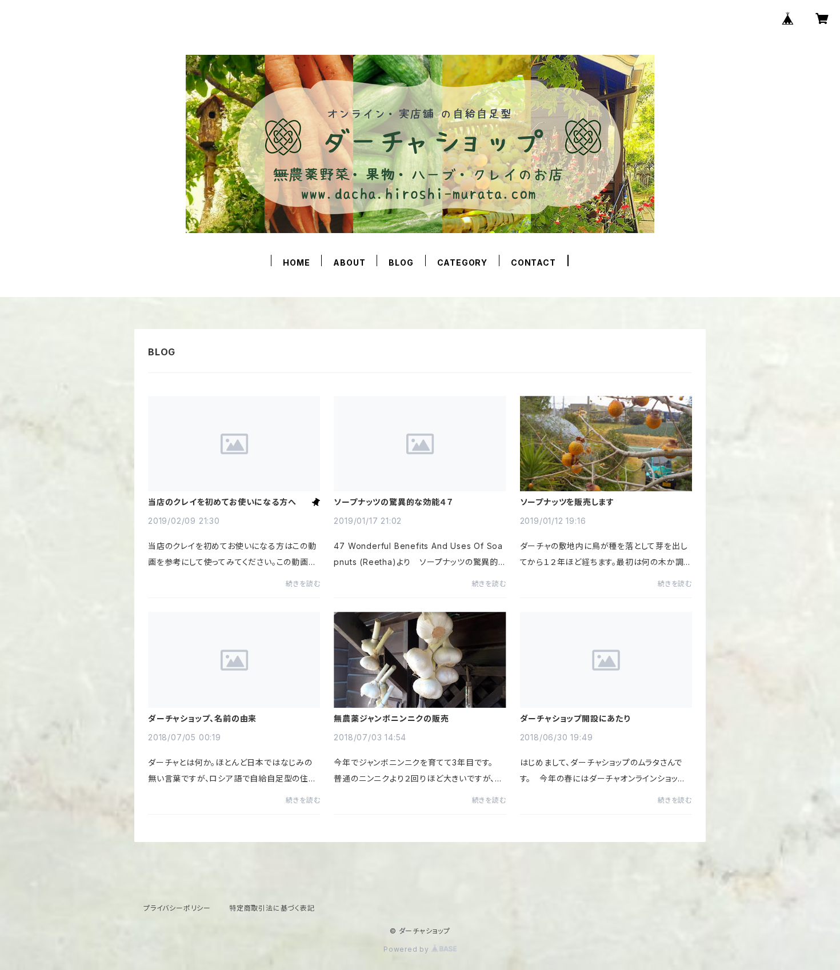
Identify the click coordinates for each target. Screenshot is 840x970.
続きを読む (303, 583)
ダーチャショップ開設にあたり (575, 719)
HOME (296, 262)
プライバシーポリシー (177, 908)
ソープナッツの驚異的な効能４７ (393, 502)
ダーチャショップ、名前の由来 (202, 719)
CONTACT (533, 262)
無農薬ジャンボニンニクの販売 (391, 719)
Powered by (407, 949)
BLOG (401, 262)
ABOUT (349, 262)
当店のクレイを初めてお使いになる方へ (222, 502)
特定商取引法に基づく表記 (272, 908)
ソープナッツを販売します (567, 502)
